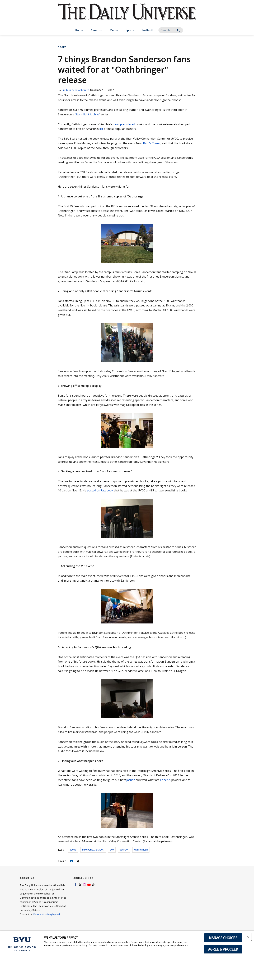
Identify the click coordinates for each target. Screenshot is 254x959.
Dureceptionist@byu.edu (47, 914)
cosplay (124, 850)
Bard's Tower (152, 143)
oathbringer (141, 850)
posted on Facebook (100, 490)
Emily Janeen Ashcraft (75, 89)
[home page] (127, 15)
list (101, 129)
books (73, 850)
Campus (96, 30)
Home (79, 30)
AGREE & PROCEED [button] (223, 949)
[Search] (178, 30)
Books (62, 47)
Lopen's (165, 780)
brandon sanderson (93, 850)
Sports (130, 30)
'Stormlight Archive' (87, 114)
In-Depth (148, 30)
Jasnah (130, 780)
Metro (114, 30)
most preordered (124, 124)
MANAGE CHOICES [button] (223, 937)
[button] (248, 937)
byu (112, 850)
